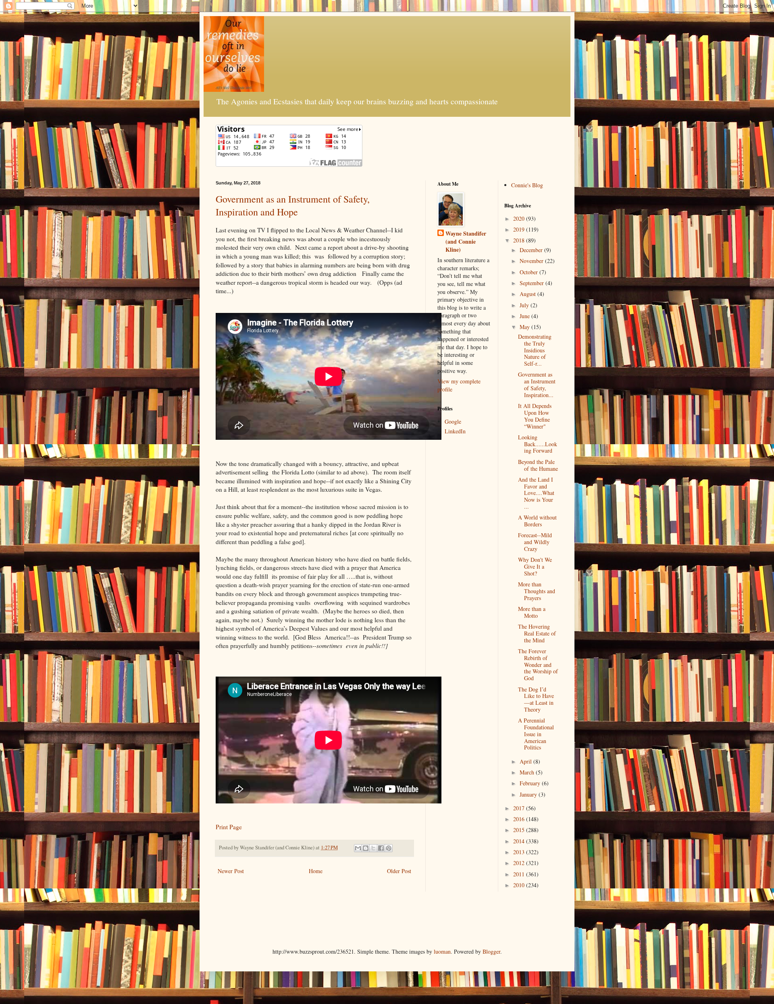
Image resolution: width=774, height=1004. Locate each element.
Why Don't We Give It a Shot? (535, 566)
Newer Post (231, 871)
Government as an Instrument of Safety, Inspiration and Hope (293, 205)
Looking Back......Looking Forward (537, 444)
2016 (519, 819)
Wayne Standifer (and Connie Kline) (465, 241)
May (525, 327)
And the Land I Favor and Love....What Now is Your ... (536, 493)
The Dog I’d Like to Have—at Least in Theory (536, 699)
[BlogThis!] (366, 848)
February (531, 783)
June (525, 316)
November (532, 261)
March (528, 772)
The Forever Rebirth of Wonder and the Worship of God (538, 664)
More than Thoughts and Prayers (536, 591)
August (528, 294)
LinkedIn (455, 431)
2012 (519, 863)
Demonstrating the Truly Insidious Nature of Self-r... (534, 350)
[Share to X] (373, 848)
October (529, 272)
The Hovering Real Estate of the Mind (537, 633)
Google (453, 421)
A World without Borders (537, 520)
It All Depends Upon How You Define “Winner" (534, 416)
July (525, 305)
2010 (519, 885)
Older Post (399, 871)
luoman (442, 951)
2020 (519, 218)
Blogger (491, 951)
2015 (519, 830)
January (529, 794)
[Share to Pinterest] (389, 848)
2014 (519, 841)
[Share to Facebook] (381, 848)
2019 (519, 229)
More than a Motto (531, 612)
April (526, 761)
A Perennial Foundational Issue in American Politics (536, 733)
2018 (519, 240)
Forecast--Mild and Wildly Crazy (535, 542)
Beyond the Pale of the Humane (538, 465)
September (532, 283)
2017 (519, 808)
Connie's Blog (527, 185)
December (532, 250)
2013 (519, 852)
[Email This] (358, 848)
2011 (519, 874)
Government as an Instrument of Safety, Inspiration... (537, 384)
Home (315, 871)
